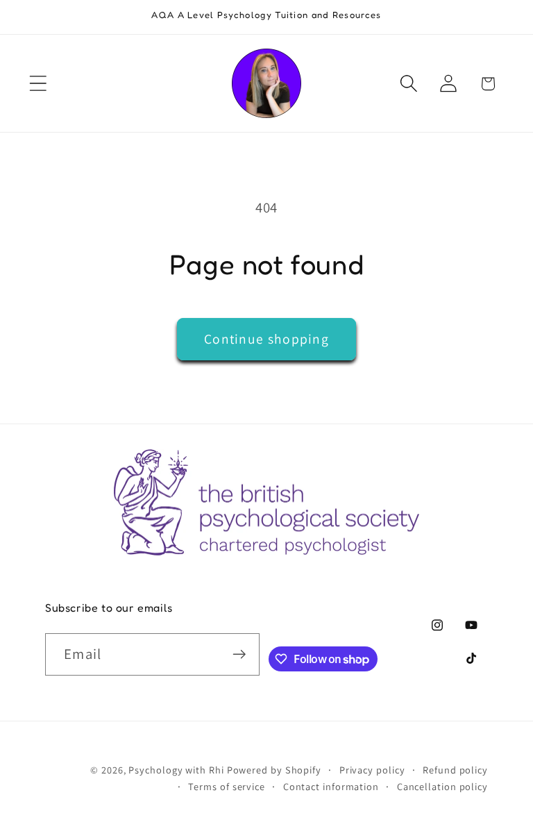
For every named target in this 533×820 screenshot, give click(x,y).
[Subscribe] (239, 654)
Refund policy (455, 769)
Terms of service (226, 786)
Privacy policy (372, 769)
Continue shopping (266, 339)
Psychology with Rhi (175, 769)
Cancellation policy (442, 786)
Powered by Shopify (274, 769)
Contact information (331, 786)
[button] (38, 83)
